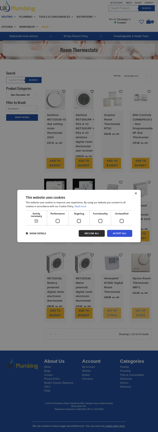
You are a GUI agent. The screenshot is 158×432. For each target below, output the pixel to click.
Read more (80, 206)
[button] (36, 233)
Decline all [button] (92, 233)
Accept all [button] (119, 233)
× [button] (136, 193)
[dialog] (79, 216)
